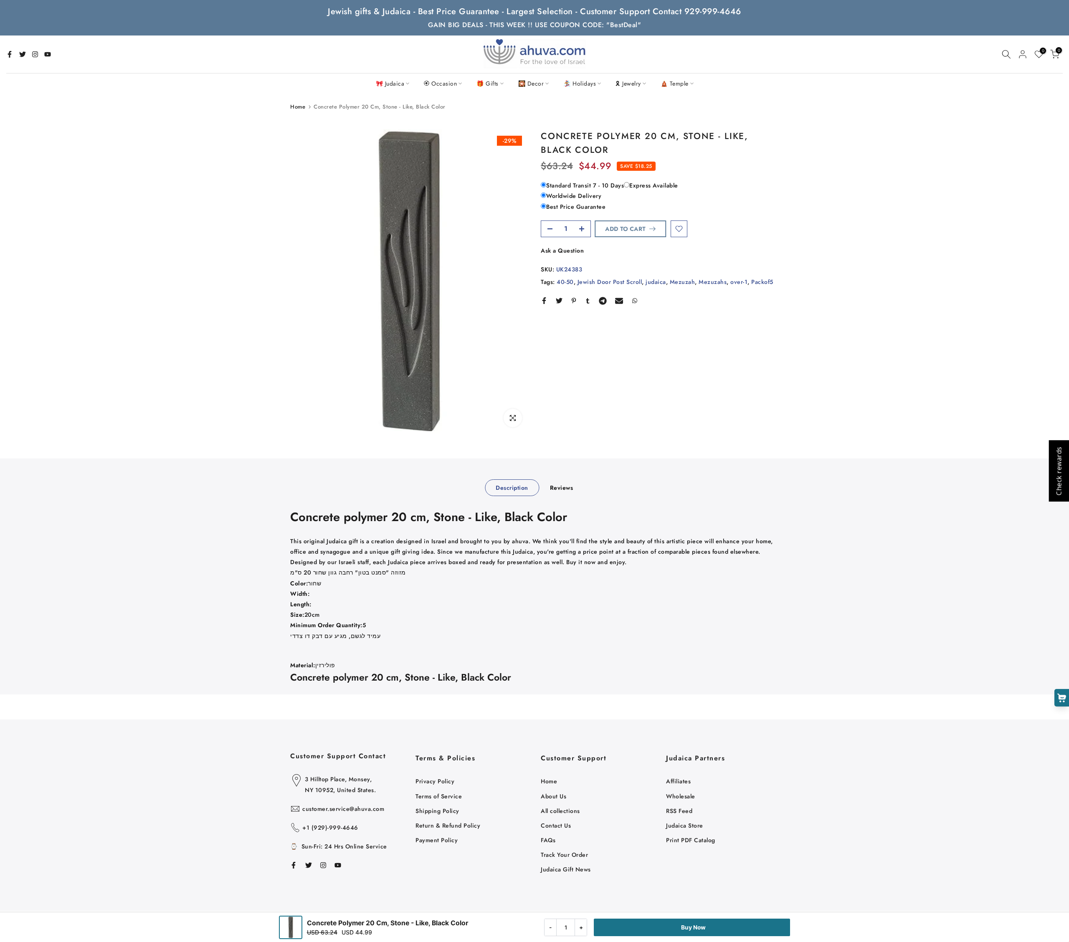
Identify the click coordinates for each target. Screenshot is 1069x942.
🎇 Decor (531, 83)
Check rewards (1058, 471)
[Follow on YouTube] (47, 54)
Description (512, 488)
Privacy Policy (434, 781)
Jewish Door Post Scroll (610, 282)
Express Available (653, 185)
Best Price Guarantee (575, 207)
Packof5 (762, 282)
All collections (560, 811)
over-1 (738, 282)
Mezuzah (682, 282)
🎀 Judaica (390, 83)
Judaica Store (684, 825)
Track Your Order (564, 855)
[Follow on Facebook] (9, 54)
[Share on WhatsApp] (634, 301)
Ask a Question (562, 250)
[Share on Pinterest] (574, 301)
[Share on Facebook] (544, 301)
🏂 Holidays (579, 83)
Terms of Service (438, 796)
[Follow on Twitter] (22, 54)
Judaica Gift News (566, 869)
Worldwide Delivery (573, 196)
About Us (553, 796)
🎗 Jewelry (628, 83)
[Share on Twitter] (559, 301)
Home (297, 107)
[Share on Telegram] (603, 301)
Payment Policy (436, 840)
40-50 (565, 282)
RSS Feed (679, 811)
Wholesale (680, 796)
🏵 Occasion (440, 83)
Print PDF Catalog (690, 840)
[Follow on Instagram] (35, 54)
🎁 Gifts (487, 83)
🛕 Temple (675, 83)
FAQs (548, 840)
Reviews (561, 488)
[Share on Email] (619, 301)
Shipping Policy (437, 811)
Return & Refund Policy (447, 825)
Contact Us (556, 825)
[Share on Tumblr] (587, 301)
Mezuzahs (713, 282)
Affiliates (678, 781)
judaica (656, 282)
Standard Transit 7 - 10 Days (585, 185)
